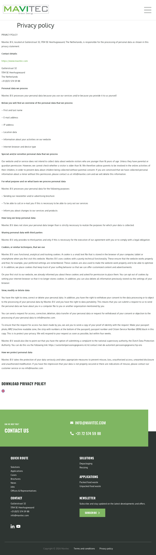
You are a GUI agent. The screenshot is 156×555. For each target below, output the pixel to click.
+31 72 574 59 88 (88, 433)
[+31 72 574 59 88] (72, 433)
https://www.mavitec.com (15, 61)
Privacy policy (106, 548)
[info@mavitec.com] (71, 422)
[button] (148, 10)
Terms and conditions (84, 548)
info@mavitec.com (90, 422)
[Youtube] (18, 526)
